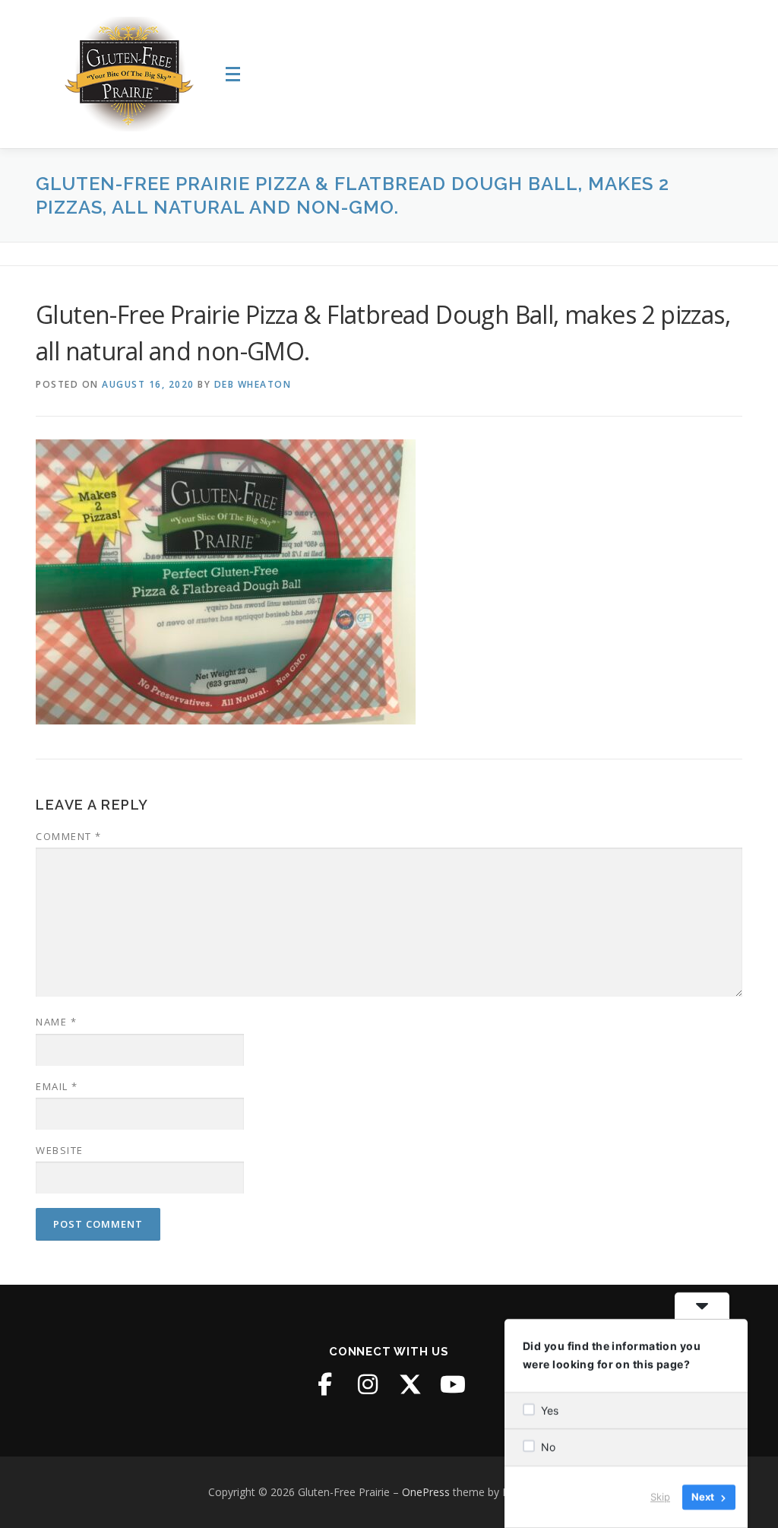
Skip (660, 1497)
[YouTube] (452, 1384)
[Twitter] (410, 1384)
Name (56, 1022)
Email (57, 1086)
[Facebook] (325, 1384)
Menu (235, 74)
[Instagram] (367, 1384)
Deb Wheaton (253, 384)
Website (60, 1150)
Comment (69, 836)
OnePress (426, 1492)
